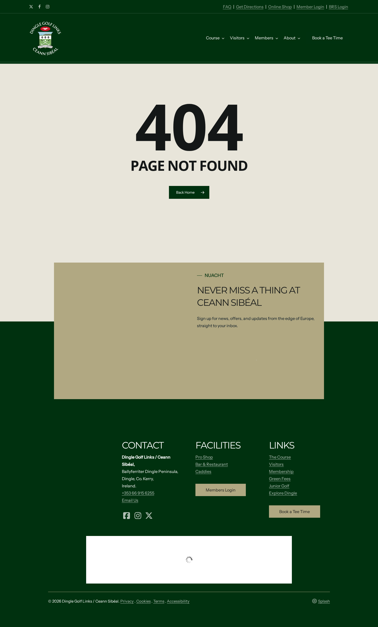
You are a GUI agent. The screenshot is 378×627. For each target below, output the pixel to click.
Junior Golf (279, 485)
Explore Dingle (283, 493)
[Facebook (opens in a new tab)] (127, 515)
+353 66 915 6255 (138, 493)
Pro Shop (204, 457)
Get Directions (250, 7)
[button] (221, 490)
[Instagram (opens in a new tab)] (138, 515)
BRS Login (338, 7)
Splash (324, 601)
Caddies (203, 471)
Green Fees (280, 478)
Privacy (127, 601)
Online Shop (280, 7)
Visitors (276, 464)
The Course (280, 457)
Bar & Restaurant (211, 464)
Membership (281, 471)
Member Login (310, 7)
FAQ (227, 7)
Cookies (143, 601)
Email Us (130, 500)
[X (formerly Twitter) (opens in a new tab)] (149, 515)
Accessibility (178, 601)
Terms (158, 601)
